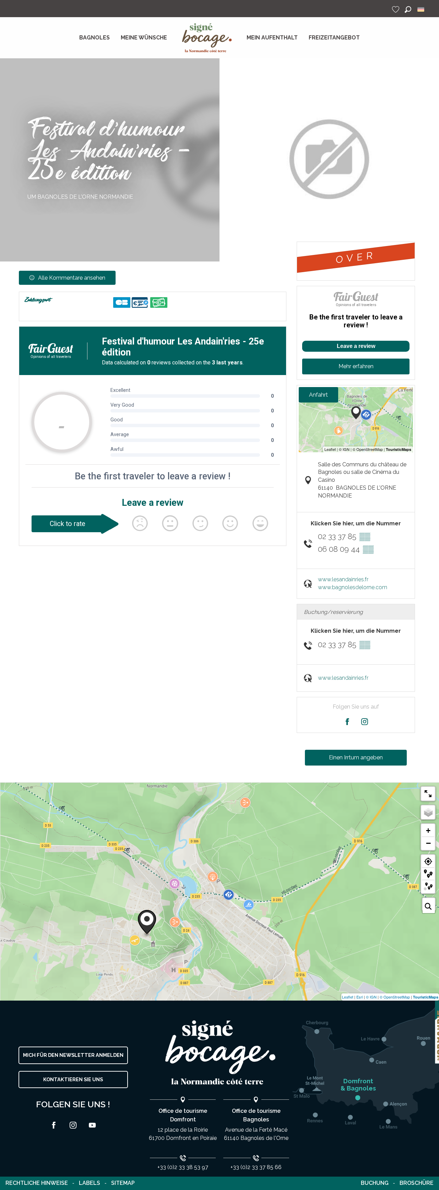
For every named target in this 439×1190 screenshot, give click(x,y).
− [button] (428, 843)
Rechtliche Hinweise (36, 1183)
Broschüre (417, 1183)
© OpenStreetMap (395, 997)
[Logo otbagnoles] (219, 1052)
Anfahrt (318, 395)
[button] (408, 9)
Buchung (375, 1183)
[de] (421, 9)
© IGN (371, 997)
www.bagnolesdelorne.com (352, 587)
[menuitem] (94, 37)
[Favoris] (396, 9)
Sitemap (123, 1183)
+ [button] (428, 830)
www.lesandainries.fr (343, 579)
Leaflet (347, 997)
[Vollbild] (428, 794)
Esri (359, 997)
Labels (89, 1183)
